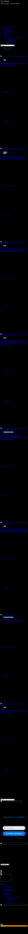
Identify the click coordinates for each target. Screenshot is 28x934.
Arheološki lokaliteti (8, 31)
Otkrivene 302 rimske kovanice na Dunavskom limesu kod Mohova (13, 158)
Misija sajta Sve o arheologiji (13, 37)
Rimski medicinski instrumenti (12, 620)
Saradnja (8, 42)
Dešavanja (6, 35)
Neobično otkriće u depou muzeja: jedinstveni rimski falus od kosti (13, 250)
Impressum (12, 41)
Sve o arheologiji (5, 1)
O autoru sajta (9, 39)
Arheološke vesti (7, 27)
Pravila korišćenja (10, 40)
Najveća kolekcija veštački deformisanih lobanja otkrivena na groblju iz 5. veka (13, 437)
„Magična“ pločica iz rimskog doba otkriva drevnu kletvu (13, 64)
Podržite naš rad (7, 33)
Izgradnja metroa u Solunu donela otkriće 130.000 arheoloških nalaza (14, 530)
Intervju (5, 28)
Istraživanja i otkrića (8, 30)
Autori (4, 32)
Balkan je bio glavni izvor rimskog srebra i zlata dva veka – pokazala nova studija (13, 343)
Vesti (4, 60)
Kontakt (5, 36)
